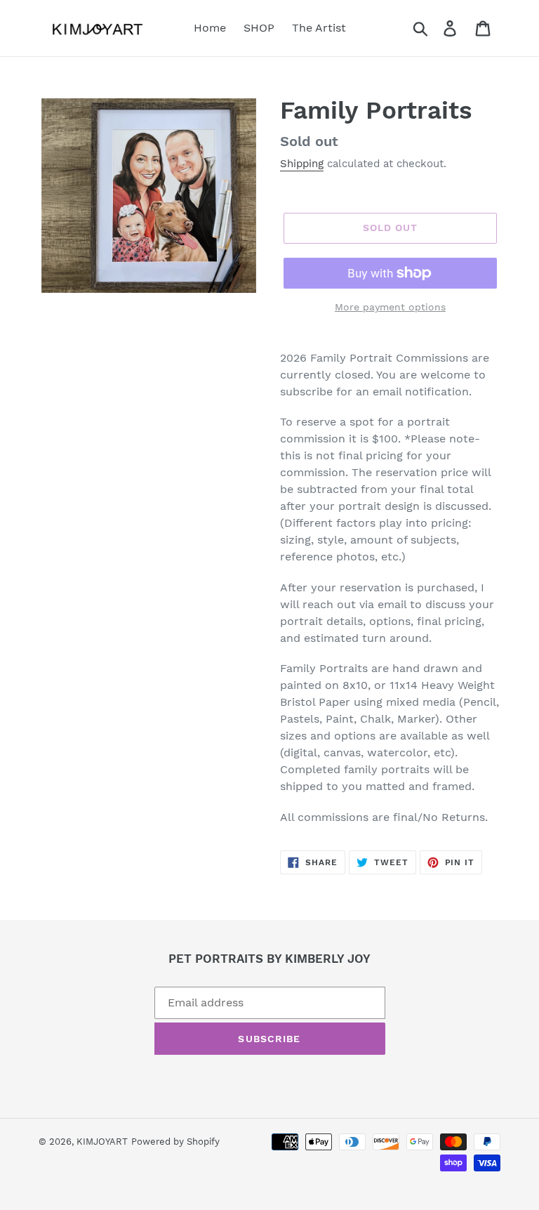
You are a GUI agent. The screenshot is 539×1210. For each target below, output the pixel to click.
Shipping (302, 163)
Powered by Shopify (175, 1141)
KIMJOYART (102, 1141)
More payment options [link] (390, 307)
